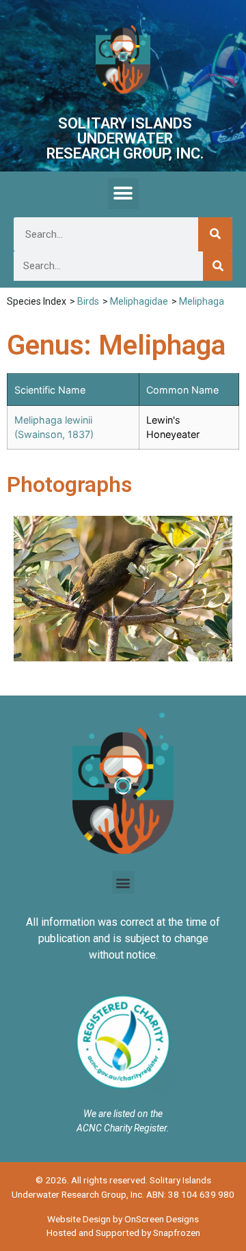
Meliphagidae (139, 301)
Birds (88, 301)
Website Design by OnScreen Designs (123, 1218)
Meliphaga (201, 301)
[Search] (215, 234)
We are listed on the (123, 1113)
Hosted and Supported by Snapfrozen (123, 1232)
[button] (123, 193)
